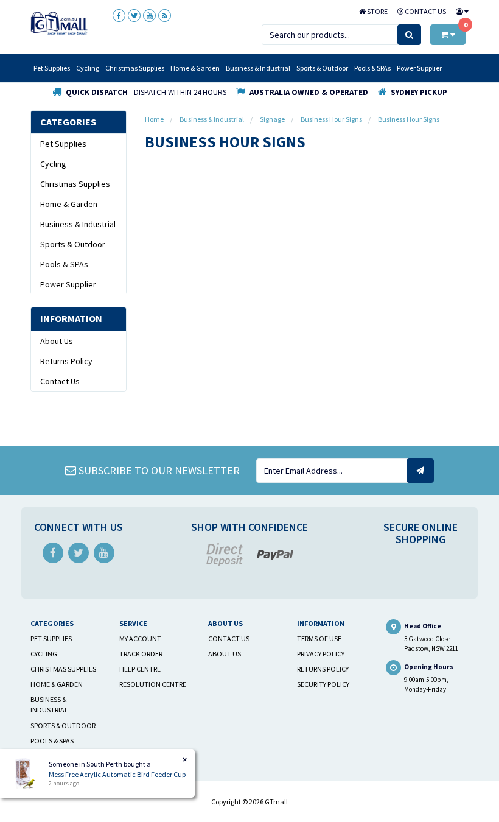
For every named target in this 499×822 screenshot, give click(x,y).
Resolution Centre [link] (152, 684)
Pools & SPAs (372, 67)
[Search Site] (409, 34)
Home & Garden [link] (68, 203)
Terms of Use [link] (319, 638)
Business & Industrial (258, 67)
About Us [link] (56, 340)
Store (377, 11)
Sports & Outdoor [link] (72, 244)
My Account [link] (140, 638)
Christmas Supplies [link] (75, 183)
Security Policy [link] (323, 684)
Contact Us (424, 11)
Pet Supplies (51, 67)
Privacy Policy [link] (320, 653)
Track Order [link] (140, 653)
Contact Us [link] (60, 381)
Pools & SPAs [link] (64, 264)
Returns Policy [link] (66, 361)
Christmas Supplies (134, 67)
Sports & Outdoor (322, 67)
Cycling (87, 67)
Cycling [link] (53, 163)
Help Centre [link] (140, 668)
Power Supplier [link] (68, 284)
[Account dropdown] (460, 11)
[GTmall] (59, 22)
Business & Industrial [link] (78, 224)
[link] (119, 15)
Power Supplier (419, 67)
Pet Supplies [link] (63, 143)
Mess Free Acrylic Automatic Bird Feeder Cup (117, 774)
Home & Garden (195, 67)
